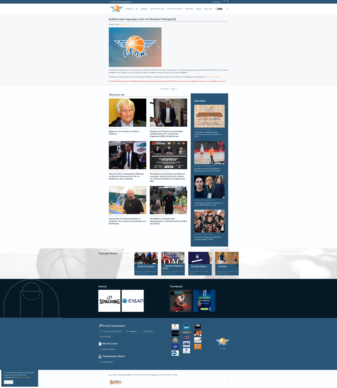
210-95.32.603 (107, 336)
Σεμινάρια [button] (144, 9)
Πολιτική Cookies (139, 375)
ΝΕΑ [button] (137, 9)
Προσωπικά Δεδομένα (125, 375)
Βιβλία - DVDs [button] (208, 9)
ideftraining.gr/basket (213, 77)
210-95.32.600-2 (148, 331)
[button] (219, 8)
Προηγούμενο (165, 89)
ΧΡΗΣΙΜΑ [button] (198, 9)
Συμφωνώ (8, 382)
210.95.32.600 (115, 2)
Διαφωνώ (19, 382)
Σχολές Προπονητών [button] (157, 9)
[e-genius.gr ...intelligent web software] (115, 382)
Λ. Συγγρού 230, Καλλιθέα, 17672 (112, 331)
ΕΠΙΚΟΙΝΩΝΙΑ (216, 2)
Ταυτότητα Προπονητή (175, 9)
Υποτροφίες (189, 9)
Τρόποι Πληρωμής (152, 375)
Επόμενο (173, 89)
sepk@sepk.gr (126, 2)
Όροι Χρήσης (113, 375)
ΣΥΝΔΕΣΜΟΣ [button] (129, 9)
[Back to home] (116, 8)
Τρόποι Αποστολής (165, 375)
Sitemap (174, 375)
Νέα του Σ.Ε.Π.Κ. (125, 24)
